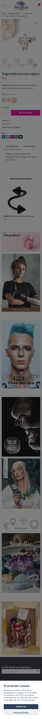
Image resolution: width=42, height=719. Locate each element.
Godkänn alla (21, 707)
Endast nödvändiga (21, 713)
